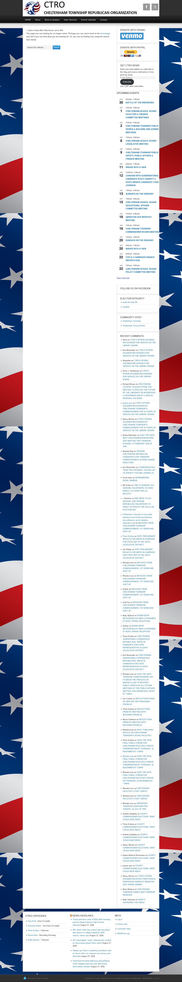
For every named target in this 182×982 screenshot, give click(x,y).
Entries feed (122, 924)
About (37, 20)
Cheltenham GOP (57, 8)
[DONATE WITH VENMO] (132, 39)
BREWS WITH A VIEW (136, 167)
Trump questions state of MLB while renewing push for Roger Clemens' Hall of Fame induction (91, 922)
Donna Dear (33, 935)
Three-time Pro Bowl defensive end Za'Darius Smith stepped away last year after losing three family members (91, 964)
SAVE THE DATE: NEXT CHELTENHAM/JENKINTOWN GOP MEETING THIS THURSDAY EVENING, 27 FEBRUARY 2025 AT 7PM (139, 441)
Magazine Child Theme (110, 978)
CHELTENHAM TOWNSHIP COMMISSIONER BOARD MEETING (142, 230)
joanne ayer (127, 403)
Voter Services (70, 20)
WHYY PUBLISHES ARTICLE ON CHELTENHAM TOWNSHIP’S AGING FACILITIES (138, 733)
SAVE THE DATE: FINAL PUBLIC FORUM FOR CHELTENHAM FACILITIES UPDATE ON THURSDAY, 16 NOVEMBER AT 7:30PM (138, 778)
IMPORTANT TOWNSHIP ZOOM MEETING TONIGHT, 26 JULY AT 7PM (135, 806)
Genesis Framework (132, 978)
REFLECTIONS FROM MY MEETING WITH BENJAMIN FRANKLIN (138, 701)
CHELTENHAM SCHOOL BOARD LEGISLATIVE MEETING (141, 142)
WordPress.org (123, 933)
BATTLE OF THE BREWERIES (140, 102)
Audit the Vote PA (130, 302)
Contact (103, 20)
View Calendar (123, 278)
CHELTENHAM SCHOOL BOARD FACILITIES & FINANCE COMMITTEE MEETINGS (141, 114)
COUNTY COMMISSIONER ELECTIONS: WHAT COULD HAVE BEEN (139, 817)
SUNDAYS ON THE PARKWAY (139, 193)
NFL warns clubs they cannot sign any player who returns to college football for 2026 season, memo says (91, 933)
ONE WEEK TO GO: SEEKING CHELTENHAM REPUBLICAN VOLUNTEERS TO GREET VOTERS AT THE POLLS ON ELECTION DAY (138, 504)
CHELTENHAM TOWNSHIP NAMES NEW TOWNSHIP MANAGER (139, 892)
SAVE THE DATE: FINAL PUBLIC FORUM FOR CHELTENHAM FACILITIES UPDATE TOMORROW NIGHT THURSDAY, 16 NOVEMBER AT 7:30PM (138, 746)
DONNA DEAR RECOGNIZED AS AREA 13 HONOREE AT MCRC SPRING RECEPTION (139, 618)
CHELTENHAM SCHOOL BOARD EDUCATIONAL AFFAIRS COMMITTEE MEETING (141, 205)
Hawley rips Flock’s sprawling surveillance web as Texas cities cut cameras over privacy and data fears (92, 953)
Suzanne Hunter (34, 926)
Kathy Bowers (33, 940)
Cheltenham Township (132, 321)
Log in (119, 919)
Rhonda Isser (128, 756)
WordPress (147, 978)
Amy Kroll (32, 921)
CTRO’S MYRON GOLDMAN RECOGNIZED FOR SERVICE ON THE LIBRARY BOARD (139, 343)
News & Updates (52, 20)
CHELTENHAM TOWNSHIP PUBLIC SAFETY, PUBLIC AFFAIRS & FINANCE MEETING (142, 155)
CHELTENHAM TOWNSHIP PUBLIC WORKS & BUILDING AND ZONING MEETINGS (142, 129)
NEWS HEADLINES (83, 915)
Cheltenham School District (134, 326)
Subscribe (127, 82)
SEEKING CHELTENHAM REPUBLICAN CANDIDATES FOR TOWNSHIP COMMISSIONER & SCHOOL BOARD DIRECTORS (139, 457)
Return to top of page (38, 978)
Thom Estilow (128, 536)
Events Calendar (88, 20)
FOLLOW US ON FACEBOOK (135, 288)
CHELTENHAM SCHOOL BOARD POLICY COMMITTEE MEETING (141, 270)
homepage (105, 33)
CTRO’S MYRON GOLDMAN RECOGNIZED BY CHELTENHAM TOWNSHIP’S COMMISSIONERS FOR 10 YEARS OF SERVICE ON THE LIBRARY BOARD (139, 408)
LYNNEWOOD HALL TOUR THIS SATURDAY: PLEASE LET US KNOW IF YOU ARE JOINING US (139, 470)
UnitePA (126, 307)
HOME (28, 20)
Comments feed (123, 929)
